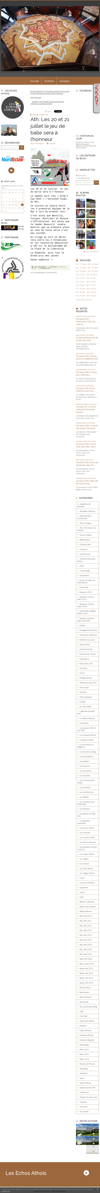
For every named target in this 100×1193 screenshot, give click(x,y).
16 (3, 205)
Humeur (83, 692)
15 (22, 201)
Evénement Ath (86, 649)
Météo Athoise (86, 911)
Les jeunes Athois (87, 828)
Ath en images (85, 523)
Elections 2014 (86, 592)
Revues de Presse (87, 1064)
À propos (64, 81)
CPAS (82, 566)
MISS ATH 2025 (86, 959)
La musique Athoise (88, 735)
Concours (84, 549)
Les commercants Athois (86, 781)
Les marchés (85, 832)
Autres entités (86, 535)
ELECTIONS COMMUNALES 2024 (86, 612)
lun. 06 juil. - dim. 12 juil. (86, 285)
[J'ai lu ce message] (98, 1189)
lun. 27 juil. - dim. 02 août (86, 274)
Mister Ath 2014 (86, 978)
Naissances (84, 992)
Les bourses (85, 766)
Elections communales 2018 (85, 605)
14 (19, 201)
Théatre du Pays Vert (88, 1097)
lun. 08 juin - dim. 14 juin (86, 292)
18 (9, 205)
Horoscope (84, 687)
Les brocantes (86, 771)
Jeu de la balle (85, 706)
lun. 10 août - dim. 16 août (87, 267)
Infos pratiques (86, 697)
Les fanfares (85, 809)
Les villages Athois (87, 873)
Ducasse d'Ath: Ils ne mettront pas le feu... (85, 389)
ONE (81, 1011)
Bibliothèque (85, 539)
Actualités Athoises (87, 511)
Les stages (84, 859)
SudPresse (84, 1092)
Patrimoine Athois (87, 1021)
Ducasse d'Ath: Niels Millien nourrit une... (87, 482)
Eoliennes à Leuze (87, 640)
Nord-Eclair (84, 1002)
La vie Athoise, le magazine (85, 745)
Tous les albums (92, 251)
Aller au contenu (8, 2)
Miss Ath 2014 (86, 935)
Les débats (84, 797)
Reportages (84, 1045)
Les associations (86, 756)
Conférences (85, 554)
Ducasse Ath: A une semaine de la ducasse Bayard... (86, 409)
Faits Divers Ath (86, 663)
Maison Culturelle (87, 901)
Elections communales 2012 (85, 598)
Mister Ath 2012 (86, 968)
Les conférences (87, 792)
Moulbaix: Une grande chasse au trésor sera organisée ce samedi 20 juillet (47, 102)
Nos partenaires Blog (88, 1006)
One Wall (83, 1016)
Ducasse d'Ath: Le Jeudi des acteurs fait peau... (86, 426)
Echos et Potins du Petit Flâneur (86, 581)
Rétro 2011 (84, 1049)
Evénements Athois (88, 654)
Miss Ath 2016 (86, 944)
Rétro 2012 (84, 1054)
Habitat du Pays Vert (88, 682)
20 (16, 205)
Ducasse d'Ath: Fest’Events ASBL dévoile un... (86, 321)
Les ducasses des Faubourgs (86, 803)
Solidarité (83, 1073)
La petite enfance (87, 740)
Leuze (82, 878)
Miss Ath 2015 (86, 940)
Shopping (83, 1068)
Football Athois (86, 678)
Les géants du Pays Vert (86, 814)
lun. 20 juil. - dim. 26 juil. (86, 278)
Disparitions (85, 575)
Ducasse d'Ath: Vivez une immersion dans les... (87, 463)
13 (16, 201)
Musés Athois (85, 987)
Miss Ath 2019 (86, 954)
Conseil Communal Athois (86, 560)
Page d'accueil (35, 97)
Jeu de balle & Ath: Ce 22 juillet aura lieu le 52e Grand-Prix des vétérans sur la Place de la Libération (49, 92)
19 (12, 205)
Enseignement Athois (88, 630)
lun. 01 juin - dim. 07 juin (86, 295)
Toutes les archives (84, 299)
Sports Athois (85, 1083)
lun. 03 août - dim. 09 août (87, 271)
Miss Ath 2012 (86, 925)
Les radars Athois (87, 854)
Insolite (83, 701)
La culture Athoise (87, 718)
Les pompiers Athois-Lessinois (87, 848)
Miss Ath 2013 (86, 930)
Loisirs (82, 892)
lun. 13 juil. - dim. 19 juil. (86, 281)
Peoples (83, 1025)
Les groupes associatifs (83, 821)
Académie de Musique (83, 505)
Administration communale (84, 517)
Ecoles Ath (84, 587)
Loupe (96, 109)
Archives (49, 81)
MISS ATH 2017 (86, 916)
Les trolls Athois (86, 868)
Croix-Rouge (85, 570)
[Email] (11, 170)
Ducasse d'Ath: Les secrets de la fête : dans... (86, 445)
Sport (82, 1078)
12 (12, 201)
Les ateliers (84, 761)
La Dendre (84, 723)
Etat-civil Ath (85, 644)
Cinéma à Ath (85, 544)
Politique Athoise (87, 1035)
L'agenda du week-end (86, 712)
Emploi (82, 625)
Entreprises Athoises (88, 635)
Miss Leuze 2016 (87, 964)
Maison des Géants (88, 906)
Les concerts (85, 787)
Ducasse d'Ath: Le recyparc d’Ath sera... (87, 373)
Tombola (83, 1102)
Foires (82, 673)
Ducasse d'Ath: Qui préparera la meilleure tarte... (87, 357)
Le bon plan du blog (88, 751)
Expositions (84, 659)
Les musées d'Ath (87, 837)
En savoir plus (5, 1191)
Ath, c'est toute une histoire (86, 529)
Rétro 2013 (84, 1059)
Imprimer (52, 143)
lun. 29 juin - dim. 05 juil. (86, 288)
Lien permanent (40, 267)
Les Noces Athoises (88, 842)
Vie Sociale (84, 1111)
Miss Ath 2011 (86, 921)
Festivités (83, 668)
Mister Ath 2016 (86, 983)
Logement (84, 887)
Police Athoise (85, 1030)
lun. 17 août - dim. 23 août (87, 264)
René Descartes (82, 144)
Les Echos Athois (25, 1173)
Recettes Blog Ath (87, 1040)
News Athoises (86, 997)
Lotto (82, 897)
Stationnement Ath (87, 1087)
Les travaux (84, 863)
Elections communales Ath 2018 (85, 619)
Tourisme (83, 1106)
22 (22, 205)
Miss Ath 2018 (86, 949)
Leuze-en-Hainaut (87, 882)
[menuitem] (34, 81)
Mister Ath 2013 (86, 973)
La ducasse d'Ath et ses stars (86, 729)
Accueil (34, 81)
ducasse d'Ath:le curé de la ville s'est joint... (87, 338)
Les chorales (85, 775)
